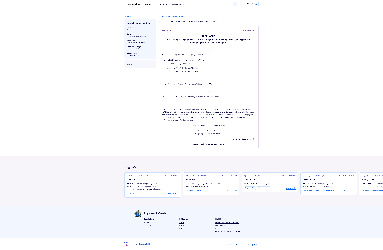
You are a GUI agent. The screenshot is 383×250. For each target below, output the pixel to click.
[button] (241, 4)
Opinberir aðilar (177, 4)
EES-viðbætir (220, 226)
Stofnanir (231, 245)
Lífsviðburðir (163, 4)
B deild (181, 226)
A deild (181, 222)
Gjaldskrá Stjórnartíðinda (224, 229)
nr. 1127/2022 (234, 231)
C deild (181, 229)
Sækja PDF (130, 64)
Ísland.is (133, 244)
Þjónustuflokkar (149, 4)
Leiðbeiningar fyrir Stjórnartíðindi (227, 222)
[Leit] (235, 4)
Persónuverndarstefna (243, 245)
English (256, 245)
